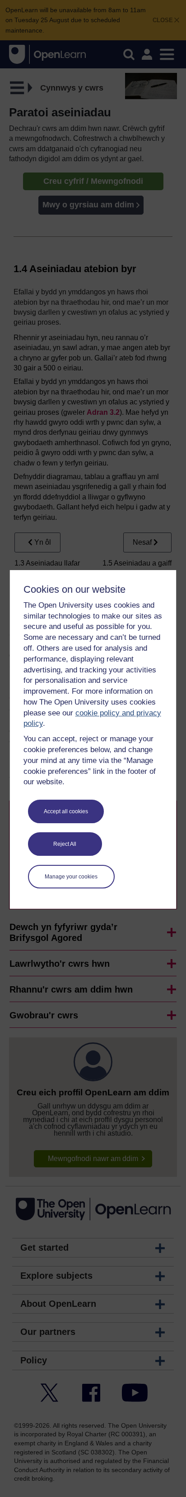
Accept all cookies (66, 811)
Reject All (64, 844)
